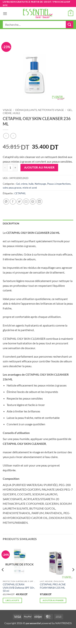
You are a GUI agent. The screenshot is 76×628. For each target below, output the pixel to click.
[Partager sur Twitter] (19, 201)
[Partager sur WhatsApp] (6, 201)
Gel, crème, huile (25, 183)
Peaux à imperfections (59, 183)
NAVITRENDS (63, 623)
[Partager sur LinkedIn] (39, 201)
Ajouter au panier (39, 167)
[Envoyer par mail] (26, 201)
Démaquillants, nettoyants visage (39, 110)
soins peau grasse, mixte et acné (20, 187)
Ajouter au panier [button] (53, 600)
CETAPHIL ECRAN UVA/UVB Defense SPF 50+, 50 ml (19, 587)
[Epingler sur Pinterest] (33, 201)
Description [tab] (11, 223)
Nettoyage (40, 183)
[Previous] (3, 577)
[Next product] (6, 136)
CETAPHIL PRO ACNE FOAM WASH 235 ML (53, 586)
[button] (5, 13)
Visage (7, 110)
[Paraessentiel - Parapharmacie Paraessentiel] (38, 13)
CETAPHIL (20, 193)
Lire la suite (12, 600)
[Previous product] (13, 136)
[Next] (73, 577)
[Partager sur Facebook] (13, 201)
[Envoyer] (69, 24)
